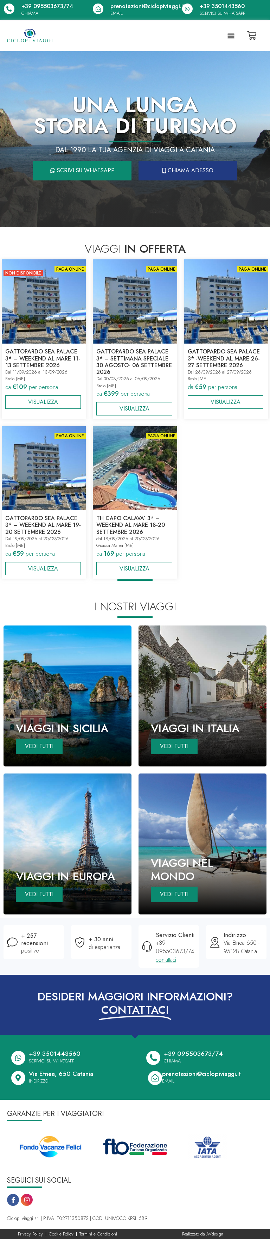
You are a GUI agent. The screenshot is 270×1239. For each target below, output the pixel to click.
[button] (231, 36)
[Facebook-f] (13, 1200)
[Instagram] (27, 1200)
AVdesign (214, 1234)
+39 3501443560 (222, 6)
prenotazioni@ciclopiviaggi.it (147, 6)
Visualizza (43, 402)
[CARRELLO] (252, 35)
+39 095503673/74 (47, 6)
